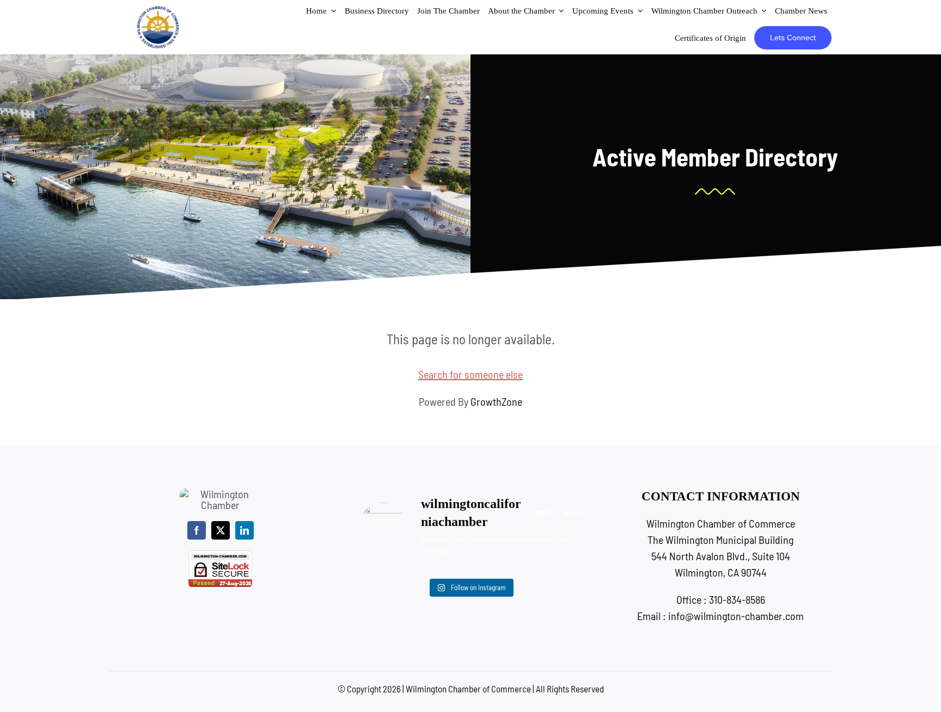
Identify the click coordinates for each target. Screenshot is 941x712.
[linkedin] (244, 530)
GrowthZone (496, 401)
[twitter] (220, 530)
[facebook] (196, 530)
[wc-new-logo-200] (158, 10)
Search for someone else (470, 374)
